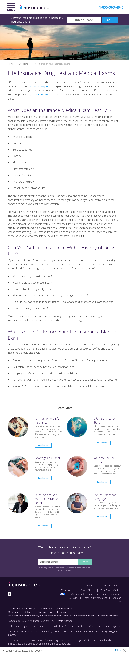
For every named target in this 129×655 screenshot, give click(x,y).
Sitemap (117, 597)
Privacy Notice (88, 590)
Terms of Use (68, 590)
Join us (85, 561)
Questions (23, 63)
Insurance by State (111, 585)
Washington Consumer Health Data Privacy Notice (96, 594)
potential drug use (39, 86)
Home (10, 63)
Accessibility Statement (95, 597)
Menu (12, 7)
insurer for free (45, 94)
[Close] (121, 649)
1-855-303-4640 (111, 7)
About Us (92, 585)
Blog (119, 601)
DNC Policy (72, 597)
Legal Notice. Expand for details (24, 650)
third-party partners (60, 643)
